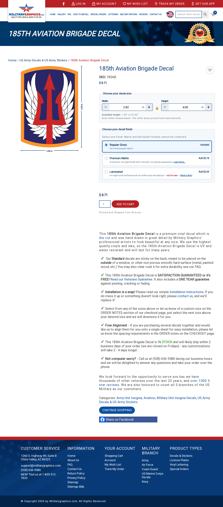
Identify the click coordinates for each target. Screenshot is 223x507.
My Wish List (137, 3)
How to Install (81, 14)
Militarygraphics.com (63, 501)
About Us (73, 460)
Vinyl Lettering (179, 464)
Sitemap (72, 482)
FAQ (69, 14)
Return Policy (76, 473)
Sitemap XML (76, 486)
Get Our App (205, 3)
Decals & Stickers (181, 455)
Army (145, 460)
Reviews (143, 14)
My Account (106, 3)
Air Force (147, 464)
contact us (185, 296)
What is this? (186, 175)
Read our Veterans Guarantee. (132, 279)
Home (53, 14)
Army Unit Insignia (129, 398)
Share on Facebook (120, 419)
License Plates (179, 460)
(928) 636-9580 (31, 470)
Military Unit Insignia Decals (176, 398)
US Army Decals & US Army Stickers (43, 60)
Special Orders (98, 14)
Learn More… (180, 162)
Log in (81, 3)
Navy (145, 481)
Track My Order (172, 3)
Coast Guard (150, 469)
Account (110, 460)
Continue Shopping (117, 410)
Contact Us (155, 14)
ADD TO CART (125, 204)
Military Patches (128, 14)
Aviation (149, 398)
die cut (104, 238)
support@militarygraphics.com (41, 465)
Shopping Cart (114, 455)
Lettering (113, 14)
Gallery (61, 14)
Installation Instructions (186, 292)
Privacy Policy (76, 478)
